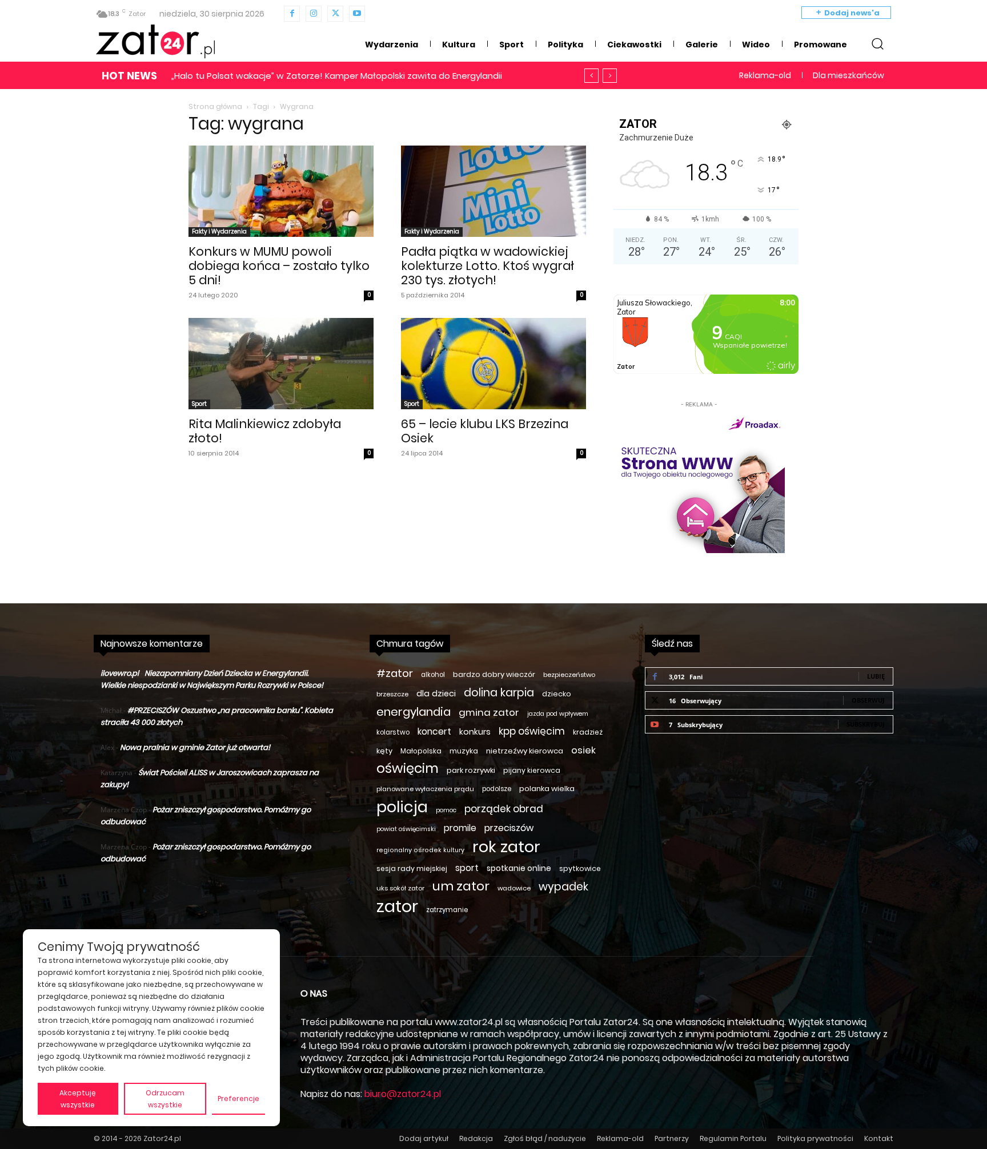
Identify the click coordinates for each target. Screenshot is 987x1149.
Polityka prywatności (815, 1138)
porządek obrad (503, 809)
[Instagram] (314, 14)
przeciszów (508, 828)
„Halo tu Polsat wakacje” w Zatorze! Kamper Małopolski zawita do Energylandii (336, 76)
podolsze (496, 788)
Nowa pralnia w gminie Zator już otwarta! (195, 747)
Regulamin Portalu (733, 1138)
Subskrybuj (865, 724)
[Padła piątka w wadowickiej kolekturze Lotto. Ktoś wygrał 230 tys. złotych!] (493, 191)
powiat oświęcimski (406, 829)
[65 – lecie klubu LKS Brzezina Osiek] (493, 363)
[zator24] (155, 42)
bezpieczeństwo (569, 674)
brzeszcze (392, 694)
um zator (461, 886)
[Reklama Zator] (699, 481)
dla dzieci (436, 693)
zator (397, 906)
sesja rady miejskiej (411, 868)
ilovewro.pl (120, 673)
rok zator (506, 847)
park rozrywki (471, 770)
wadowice (514, 888)
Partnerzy (672, 1138)
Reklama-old (620, 1138)
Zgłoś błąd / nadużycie (545, 1138)
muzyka (464, 751)
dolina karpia (499, 693)
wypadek (563, 887)
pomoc (446, 810)
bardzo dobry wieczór (494, 674)
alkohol (433, 674)
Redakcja (476, 1138)
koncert (434, 731)
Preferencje (238, 1098)
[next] (610, 75)
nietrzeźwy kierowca (524, 750)
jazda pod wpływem (557, 713)
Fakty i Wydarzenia (219, 231)
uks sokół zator (400, 888)
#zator (394, 673)
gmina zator (489, 713)
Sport (199, 404)
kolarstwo (393, 732)
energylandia (413, 712)
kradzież (588, 732)
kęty (384, 751)
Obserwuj (868, 700)
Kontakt (878, 1138)
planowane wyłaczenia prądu (425, 788)
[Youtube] (357, 14)
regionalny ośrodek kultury (420, 850)
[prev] (591, 75)
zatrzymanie (447, 909)
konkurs (475, 731)
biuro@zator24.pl (402, 1093)
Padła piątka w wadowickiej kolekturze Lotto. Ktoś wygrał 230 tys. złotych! (487, 265)
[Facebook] (292, 14)
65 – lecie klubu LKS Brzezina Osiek (484, 431)
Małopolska (421, 751)
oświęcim (407, 769)
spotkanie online (519, 868)
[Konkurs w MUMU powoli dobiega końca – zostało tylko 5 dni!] (281, 191)
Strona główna (215, 106)
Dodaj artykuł (423, 1138)
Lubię (876, 676)
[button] (877, 43)
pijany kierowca (531, 770)
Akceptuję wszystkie (77, 1099)
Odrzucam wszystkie (165, 1099)
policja (402, 807)
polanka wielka (547, 788)
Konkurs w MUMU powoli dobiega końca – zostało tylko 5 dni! (279, 265)
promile (460, 828)
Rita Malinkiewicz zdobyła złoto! (264, 431)
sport (467, 868)
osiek (583, 750)
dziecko (556, 694)
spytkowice (580, 868)
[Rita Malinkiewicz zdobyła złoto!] (281, 363)
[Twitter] (335, 14)
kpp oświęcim (532, 731)
